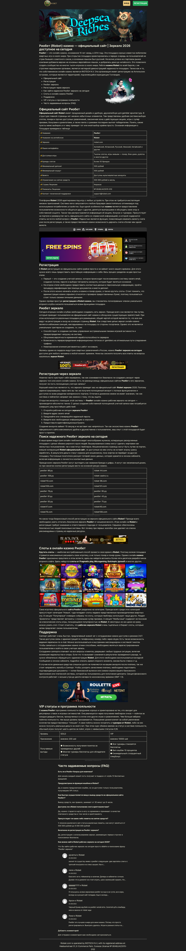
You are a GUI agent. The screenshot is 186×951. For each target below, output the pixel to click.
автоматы (106, 558)
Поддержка (48, 97)
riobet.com (98, 142)
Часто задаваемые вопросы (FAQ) (59, 103)
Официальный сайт (52, 78)
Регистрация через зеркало (56, 88)
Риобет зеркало (51, 84)
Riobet (82, 855)
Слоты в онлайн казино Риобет (58, 94)
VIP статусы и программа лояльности (61, 100)
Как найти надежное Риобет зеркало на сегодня (66, 91)
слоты (110, 450)
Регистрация (49, 81)
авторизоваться (104, 935)
